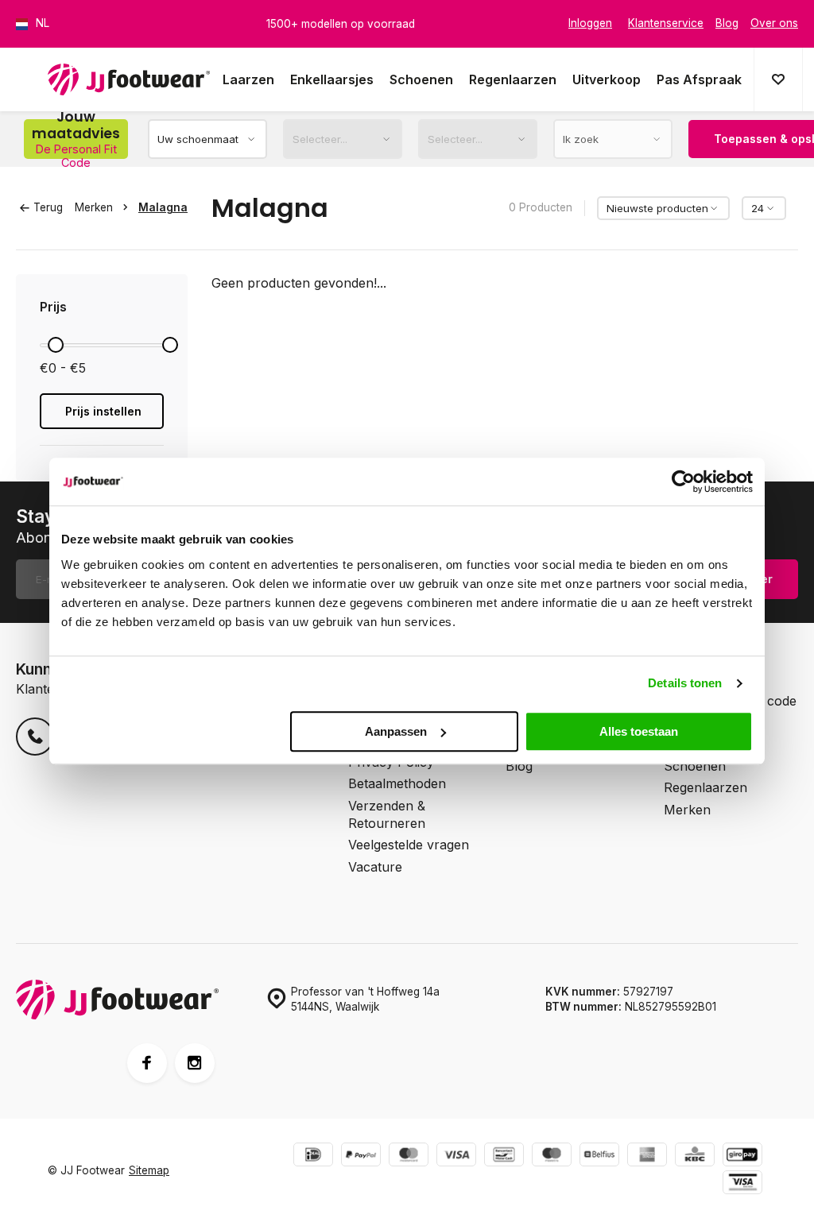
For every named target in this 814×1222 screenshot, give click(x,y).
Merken (94, 207)
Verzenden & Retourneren (386, 814)
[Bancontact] (504, 1156)
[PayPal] (361, 1156)
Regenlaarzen (512, 79)
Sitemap (149, 1170)
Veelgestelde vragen (408, 845)
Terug (48, 207)
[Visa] (456, 1156)
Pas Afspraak (699, 79)
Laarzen (248, 79)
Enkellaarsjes (332, 79)
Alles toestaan (638, 731)
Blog (519, 766)
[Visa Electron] (742, 1184)
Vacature (375, 867)
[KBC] (695, 1156)
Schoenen (421, 79)
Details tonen (685, 683)
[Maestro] (552, 1156)
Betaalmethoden (397, 783)
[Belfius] (599, 1156)
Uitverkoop (606, 79)
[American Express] (647, 1156)
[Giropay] (742, 1156)
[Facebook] (147, 1063)
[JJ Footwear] (129, 79)
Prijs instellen (103, 411)
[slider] (56, 345)
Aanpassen (396, 731)
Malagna (163, 207)
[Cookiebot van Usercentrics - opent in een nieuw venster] (683, 481)
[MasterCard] (408, 1156)
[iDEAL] (313, 1156)
